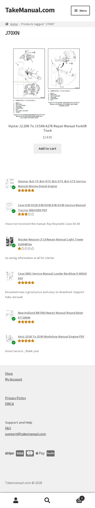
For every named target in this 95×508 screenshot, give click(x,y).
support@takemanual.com (25, 434)
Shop (9, 373)
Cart (73, 496)
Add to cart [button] (47, 148)
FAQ (8, 428)
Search (47, 500)
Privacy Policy (15, 398)
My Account (13, 379)
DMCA (9, 403)
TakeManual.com (30, 10)
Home (14, 24)
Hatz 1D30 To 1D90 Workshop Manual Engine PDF (51, 336)
